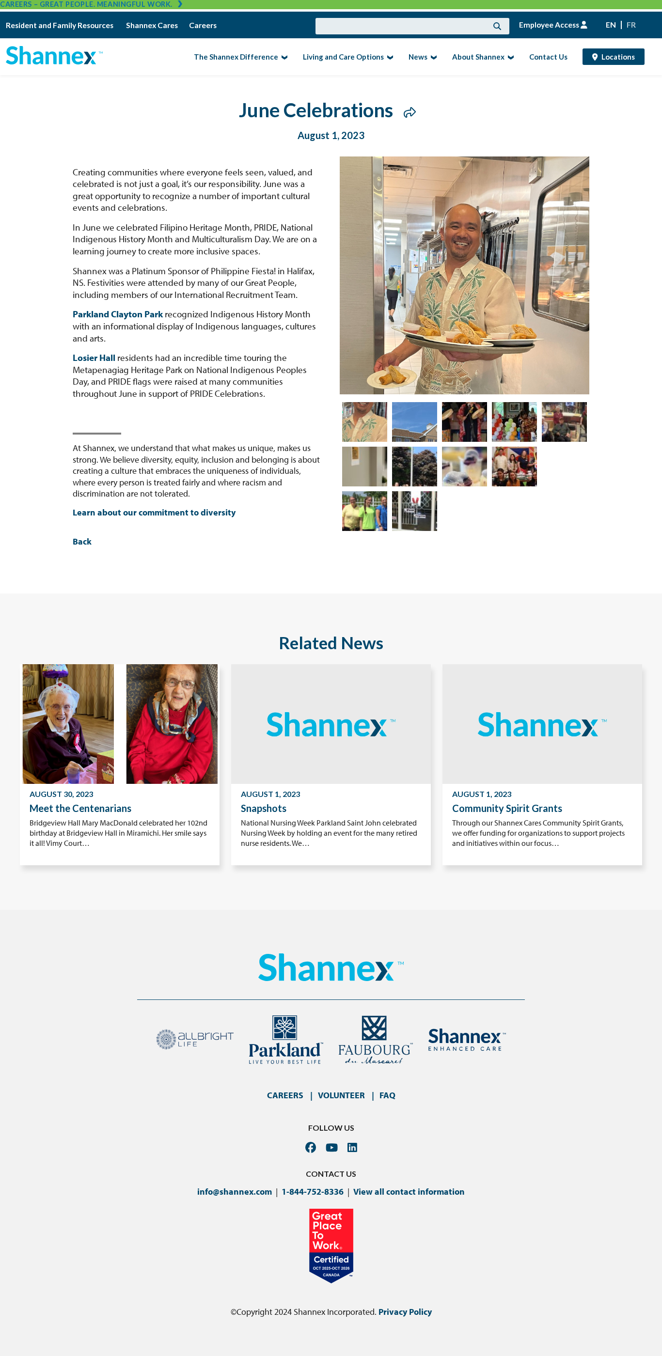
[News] (432, 56)
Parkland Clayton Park (118, 314)
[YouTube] (332, 1147)
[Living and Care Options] (389, 56)
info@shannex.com (234, 1191)
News (415, 56)
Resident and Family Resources (60, 25)
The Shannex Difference (233, 56)
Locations (618, 56)
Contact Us (548, 56)
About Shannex (475, 56)
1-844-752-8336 (313, 1191)
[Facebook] (310, 1147)
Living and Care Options (340, 56)
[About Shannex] (509, 56)
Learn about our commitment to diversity (154, 512)
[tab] (364, 422)
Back (82, 541)
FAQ (387, 1095)
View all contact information (409, 1191)
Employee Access (550, 24)
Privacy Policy (405, 1311)
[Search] (497, 26)
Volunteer (341, 1095)
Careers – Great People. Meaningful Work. (86, 4)
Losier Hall (94, 357)
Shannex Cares (152, 25)
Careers (203, 25)
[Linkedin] (352, 1147)
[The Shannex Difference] (283, 56)
